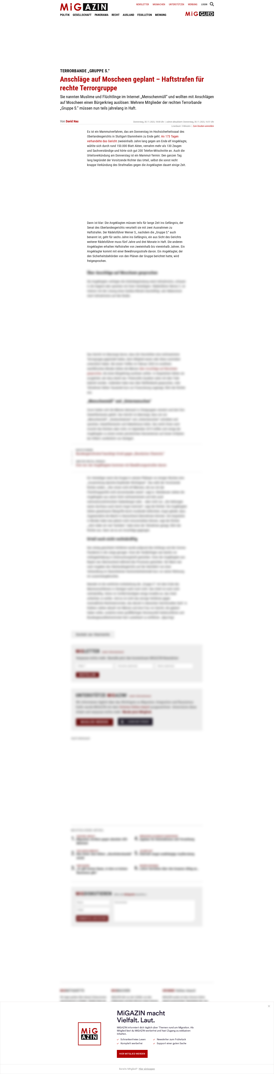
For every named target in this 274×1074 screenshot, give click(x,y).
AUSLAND (128, 14)
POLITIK (65, 14)
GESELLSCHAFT (82, 14)
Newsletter (142, 4)
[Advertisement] (137, 42)
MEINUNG (160, 14)
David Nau (72, 121)
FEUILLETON (144, 14)
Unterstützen (176, 4)
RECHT (116, 14)
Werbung (192, 4)
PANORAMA (101, 14)
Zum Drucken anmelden (203, 126)
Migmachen (159, 4)
